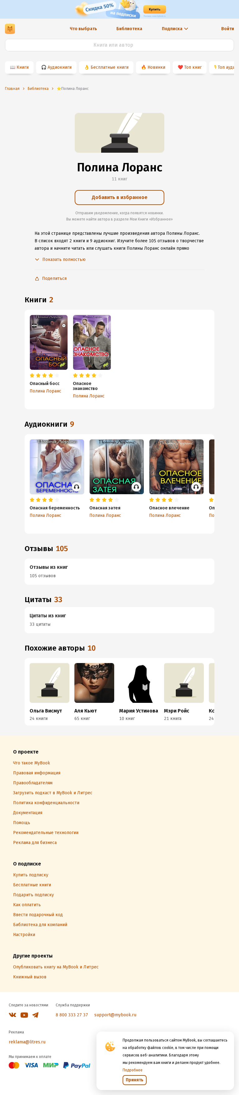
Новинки (156, 67)
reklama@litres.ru (27, 1042)
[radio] (32, 376)
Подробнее (133, 1070)
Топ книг (193, 67)
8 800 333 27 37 (72, 1015)
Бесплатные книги (110, 67)
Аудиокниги (60, 67)
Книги (22, 67)
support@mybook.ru (115, 1015)
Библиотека (129, 28)
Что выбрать (83, 28)
